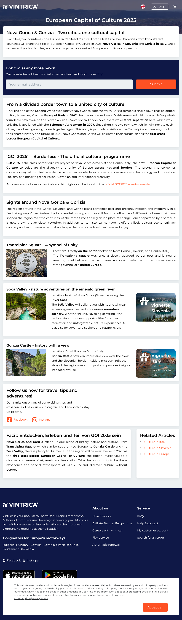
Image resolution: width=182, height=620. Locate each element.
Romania (27, 549)
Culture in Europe (157, 454)
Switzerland (11, 549)
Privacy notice (40, 598)
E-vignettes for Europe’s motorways (34, 538)
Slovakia (35, 545)
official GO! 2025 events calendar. (128, 184)
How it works (101, 516)
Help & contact (147, 523)
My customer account (152, 530)
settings (105, 595)
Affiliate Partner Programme (112, 523)
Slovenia (49, 545)
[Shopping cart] (174, 6)
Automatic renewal (106, 544)
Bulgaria (9, 545)
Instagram (46, 419)
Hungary (22, 545)
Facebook (21, 419)
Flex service (100, 537)
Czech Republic (67, 545)
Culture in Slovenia (157, 448)
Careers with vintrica (107, 530)
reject (50, 595)
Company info (22, 598)
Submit (156, 84)
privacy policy (29, 595)
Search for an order (150, 537)
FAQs (140, 516)
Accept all (155, 607)
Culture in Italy (154, 442)
